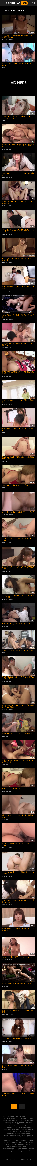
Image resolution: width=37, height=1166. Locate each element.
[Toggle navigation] (2, 3)
